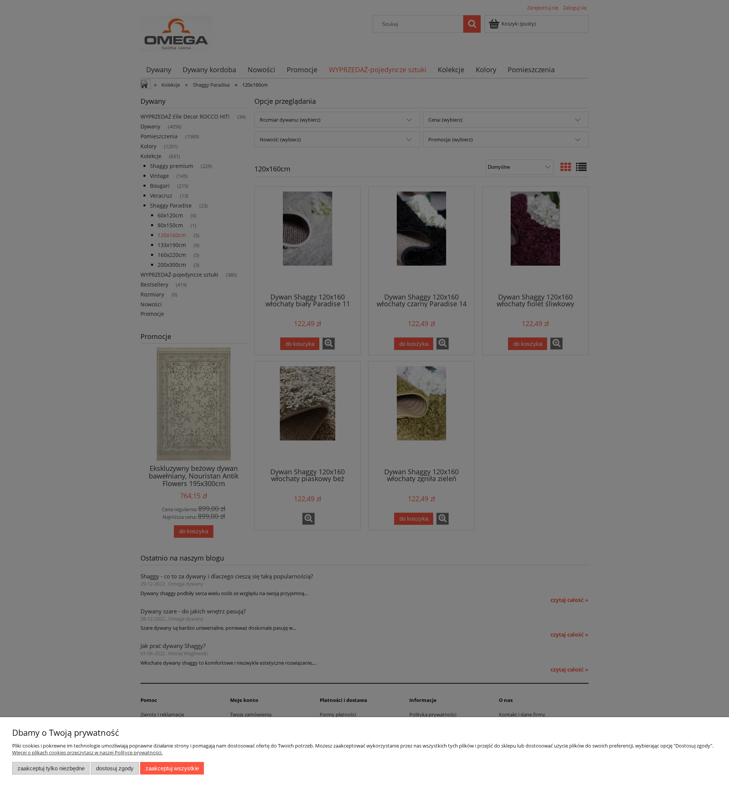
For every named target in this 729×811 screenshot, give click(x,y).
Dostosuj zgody (115, 768)
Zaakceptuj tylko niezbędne (51, 768)
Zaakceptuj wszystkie (172, 768)
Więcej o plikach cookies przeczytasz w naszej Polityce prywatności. (87, 752)
